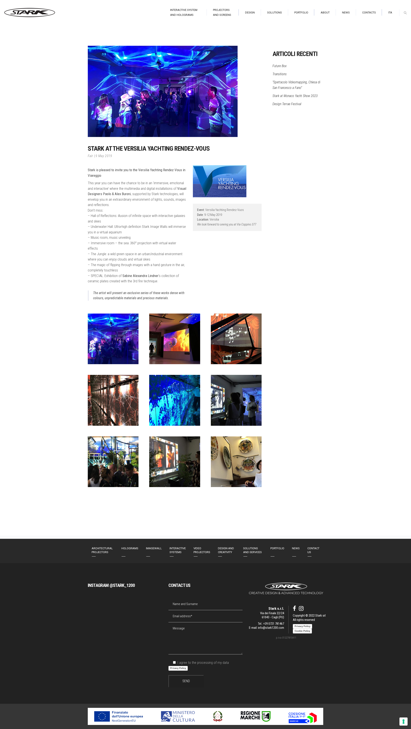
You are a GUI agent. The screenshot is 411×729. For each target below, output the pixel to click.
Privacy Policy (178, 668)
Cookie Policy (302, 630)
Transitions (280, 74)
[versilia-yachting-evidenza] (113, 339)
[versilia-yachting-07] (174, 461)
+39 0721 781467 (273, 624)
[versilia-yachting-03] (113, 400)
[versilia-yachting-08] (174, 339)
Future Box (280, 66)
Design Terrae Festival (287, 104)
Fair (90, 156)
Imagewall (154, 548)
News (296, 548)
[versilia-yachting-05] (236, 400)
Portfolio (277, 548)
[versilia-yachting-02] (236, 339)
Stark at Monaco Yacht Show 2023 (295, 96)
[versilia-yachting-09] (236, 461)
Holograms (129, 548)
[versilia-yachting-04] (174, 400)
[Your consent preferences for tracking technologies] (403, 721)
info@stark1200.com (271, 628)
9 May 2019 (103, 156)
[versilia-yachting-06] (113, 461)
